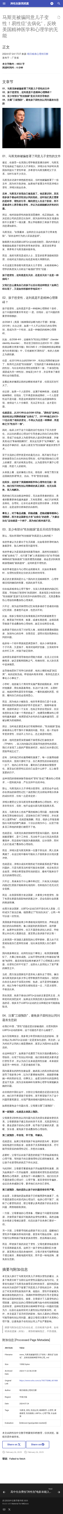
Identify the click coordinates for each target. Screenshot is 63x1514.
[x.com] (9, 1509)
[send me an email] (4, 1509)
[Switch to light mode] (52, 3)
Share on (12, 1444)
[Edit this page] (59, 17)
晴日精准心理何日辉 (37, 54)
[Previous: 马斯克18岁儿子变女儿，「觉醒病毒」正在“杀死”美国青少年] (4, 1491)
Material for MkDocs (20, 1504)
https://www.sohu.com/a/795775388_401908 (38, 1380)
